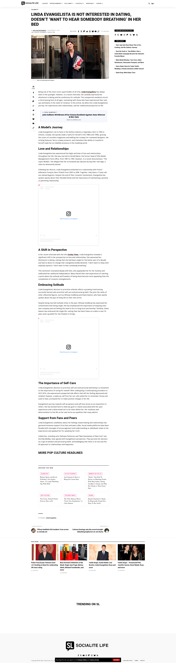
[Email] (95, 31)
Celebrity (34, 9)
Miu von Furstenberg (39, 30)
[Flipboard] (127, 34)
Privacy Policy (82, 660)
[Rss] (137, 34)
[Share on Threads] (90, 31)
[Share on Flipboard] (84, 31)
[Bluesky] (134, 34)
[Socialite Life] (30, 3)
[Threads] (130, 34)
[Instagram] (124, 34)
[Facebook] (115, 34)
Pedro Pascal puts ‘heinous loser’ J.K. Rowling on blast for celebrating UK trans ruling (44, 565)
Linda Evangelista (51, 518)
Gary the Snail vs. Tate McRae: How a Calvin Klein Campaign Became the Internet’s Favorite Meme (129, 53)
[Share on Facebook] (78, 31)
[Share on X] (81, 31)
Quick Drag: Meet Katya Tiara (125, 72)
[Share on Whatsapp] (33, 106)
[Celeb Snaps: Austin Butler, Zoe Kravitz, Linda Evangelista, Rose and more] (102, 552)
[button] (116, 660)
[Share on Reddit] (87, 31)
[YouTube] (121, 34)
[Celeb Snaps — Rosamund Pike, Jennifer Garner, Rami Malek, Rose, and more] (131, 552)
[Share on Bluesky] (92, 31)
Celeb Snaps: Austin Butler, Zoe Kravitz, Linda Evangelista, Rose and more (102, 565)
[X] (118, 34)
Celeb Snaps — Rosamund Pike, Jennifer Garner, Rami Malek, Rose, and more (131, 565)
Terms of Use (94, 660)
